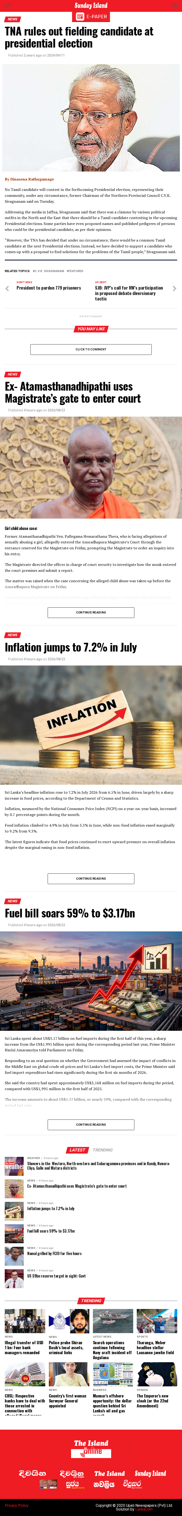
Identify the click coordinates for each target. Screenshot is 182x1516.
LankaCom (144, 1509)
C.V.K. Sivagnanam (49, 271)
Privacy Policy (16, 1505)
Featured (75, 271)
